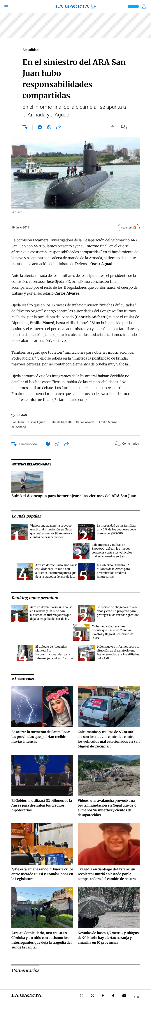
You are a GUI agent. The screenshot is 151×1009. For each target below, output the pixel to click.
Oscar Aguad (36, 422)
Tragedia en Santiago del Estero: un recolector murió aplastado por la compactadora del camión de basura (107, 874)
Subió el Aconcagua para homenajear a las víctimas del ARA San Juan (73, 496)
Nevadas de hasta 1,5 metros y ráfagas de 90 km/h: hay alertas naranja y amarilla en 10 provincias (108, 938)
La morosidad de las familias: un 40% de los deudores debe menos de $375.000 (116, 529)
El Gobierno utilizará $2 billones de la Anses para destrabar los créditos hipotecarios (41, 805)
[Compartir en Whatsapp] (49, 127)
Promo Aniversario (133, 6)
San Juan (17, 422)
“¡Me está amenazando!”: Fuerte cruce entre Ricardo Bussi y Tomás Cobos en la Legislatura (42, 874)
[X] (92, 995)
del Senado (18, 427)
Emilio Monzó (108, 422)
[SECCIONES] (11, 6)
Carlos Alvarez (85, 422)
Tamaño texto (28, 444)
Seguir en (126, 227)
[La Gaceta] (75, 6)
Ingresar (144, 6)
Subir (137, 997)
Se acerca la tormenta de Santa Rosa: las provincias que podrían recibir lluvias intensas (40, 737)
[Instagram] (81, 995)
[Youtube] (124, 995)
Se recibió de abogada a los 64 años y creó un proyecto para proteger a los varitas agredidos (118, 611)
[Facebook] (103, 995)
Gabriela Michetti (61, 422)
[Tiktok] (113, 995)
